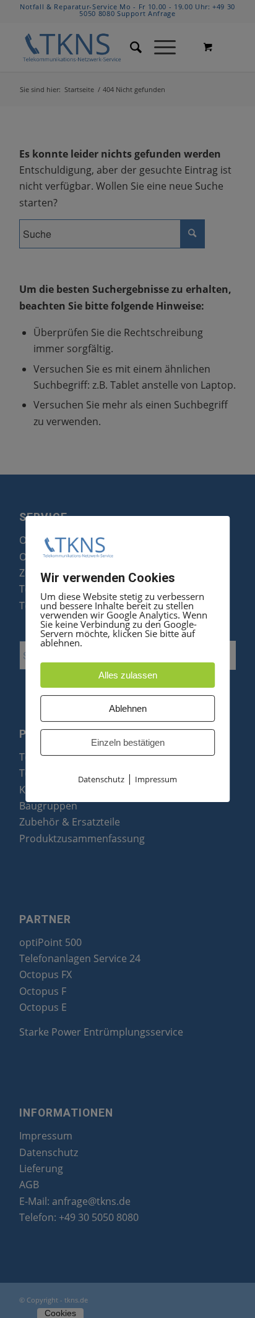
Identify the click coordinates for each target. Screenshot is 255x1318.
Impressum (156, 779)
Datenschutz (101, 779)
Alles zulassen (127, 675)
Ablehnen (128, 708)
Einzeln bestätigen (128, 742)
